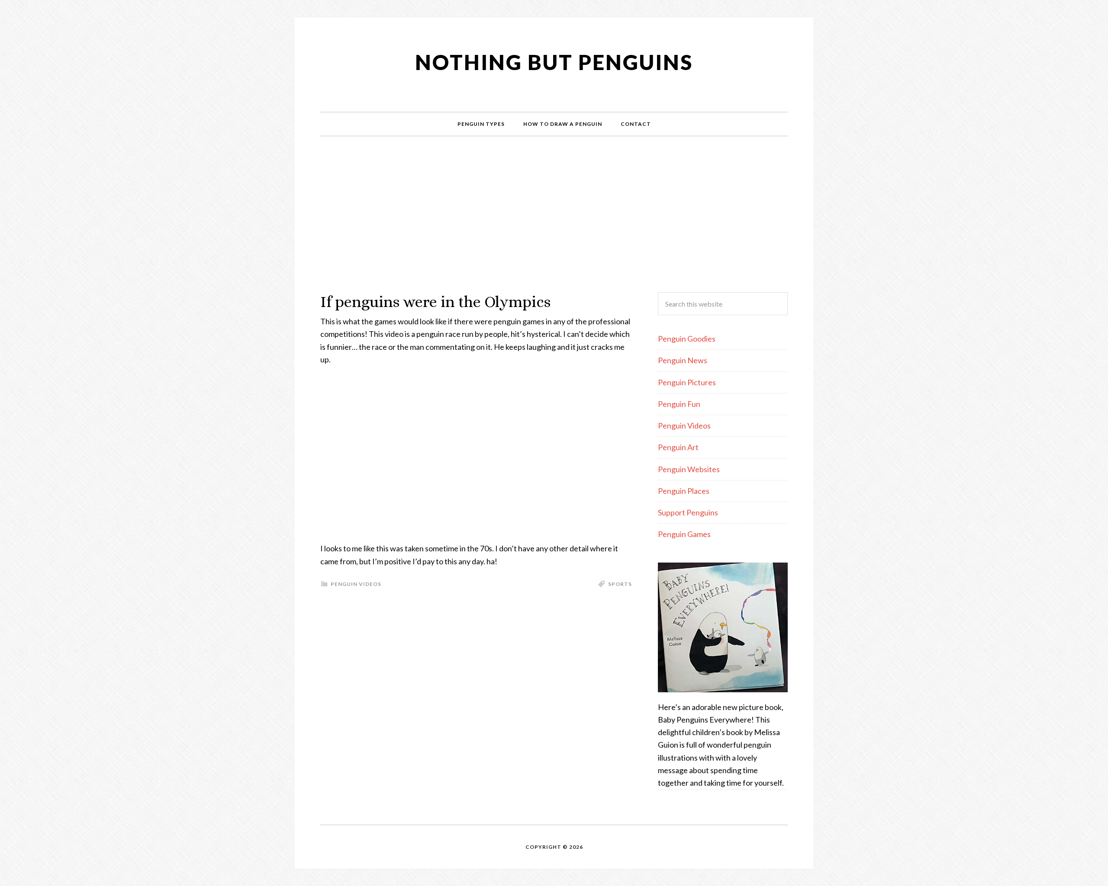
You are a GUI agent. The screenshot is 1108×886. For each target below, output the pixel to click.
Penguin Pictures (687, 382)
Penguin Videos (356, 584)
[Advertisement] (554, 214)
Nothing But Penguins (554, 62)
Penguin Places (683, 491)
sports (620, 584)
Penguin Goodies (686, 338)
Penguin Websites (689, 469)
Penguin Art (678, 447)
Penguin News (682, 360)
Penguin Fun (679, 404)
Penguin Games (684, 534)
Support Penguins (688, 512)
